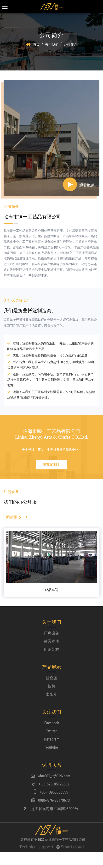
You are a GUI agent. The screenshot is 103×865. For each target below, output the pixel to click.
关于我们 (51, 44)
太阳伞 (51, 694)
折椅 (51, 686)
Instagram (51, 739)
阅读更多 (14, 517)
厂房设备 (51, 633)
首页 (36, 44)
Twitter (51, 731)
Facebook (51, 723)
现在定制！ (52, 464)
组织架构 (51, 649)
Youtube (51, 747)
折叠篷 (51, 678)
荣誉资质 (51, 641)
